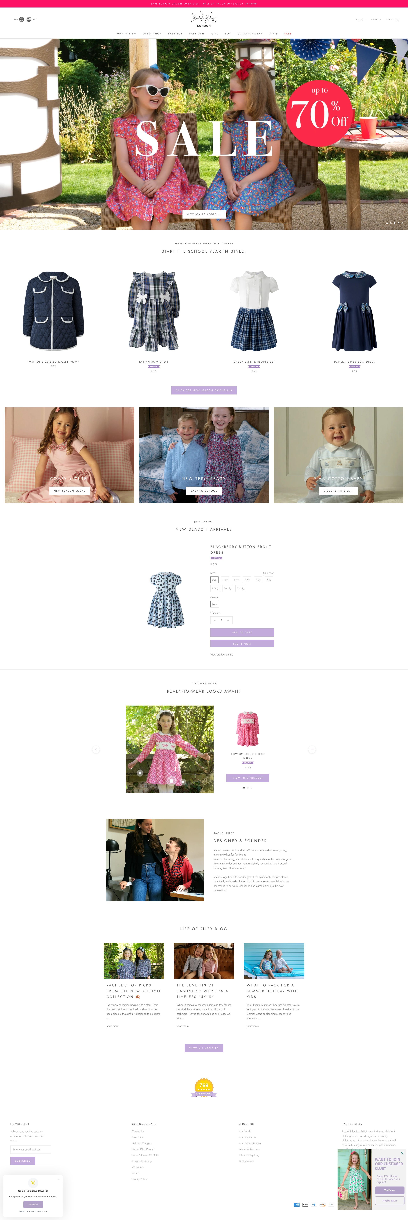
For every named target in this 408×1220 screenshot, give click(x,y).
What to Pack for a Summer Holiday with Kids (272, 991)
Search (376, 19)
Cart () (393, 19)
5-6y (247, 580)
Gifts (273, 33)
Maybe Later (389, 1200)
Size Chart (138, 1137)
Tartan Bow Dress (154, 362)
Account (360, 19)
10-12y (227, 588)
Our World (245, 1131)
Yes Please (389, 1190)
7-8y (268, 580)
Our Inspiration (247, 1137)
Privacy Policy (139, 1179)
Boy (228, 33)
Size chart (268, 573)
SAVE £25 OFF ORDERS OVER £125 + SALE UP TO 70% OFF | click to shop (204, 3)
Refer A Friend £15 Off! (145, 1155)
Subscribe (23, 1161)
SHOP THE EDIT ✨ (204, 214)
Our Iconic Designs (250, 1143)
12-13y (240, 588)
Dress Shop (152, 33)
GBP (16, 19)
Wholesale (138, 1167)
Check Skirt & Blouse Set (254, 362)
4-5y (236, 580)
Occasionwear (250, 33)
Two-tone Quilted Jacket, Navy (53, 362)
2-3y (214, 580)
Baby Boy (175, 33)
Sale (287, 33)
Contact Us (138, 1131)
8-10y (215, 588)
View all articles (204, 1048)
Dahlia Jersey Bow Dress (354, 362)
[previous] (96, 749)
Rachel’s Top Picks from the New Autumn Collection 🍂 (133, 991)
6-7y (258, 580)
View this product (248, 778)
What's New (126, 33)
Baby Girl (197, 33)
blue (214, 604)
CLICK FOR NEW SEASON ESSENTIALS (204, 390)
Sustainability (246, 1161)
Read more (112, 1026)
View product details (221, 654)
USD (34, 19)
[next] (312, 749)
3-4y (225, 580)
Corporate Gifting (142, 1161)
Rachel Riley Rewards (144, 1149)
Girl (214, 33)
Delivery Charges (141, 1143)
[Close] (402, 1153)
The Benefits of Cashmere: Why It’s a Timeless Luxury (203, 991)
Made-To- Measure (249, 1149)
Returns (136, 1173)
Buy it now (242, 644)
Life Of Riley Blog (249, 1155)
